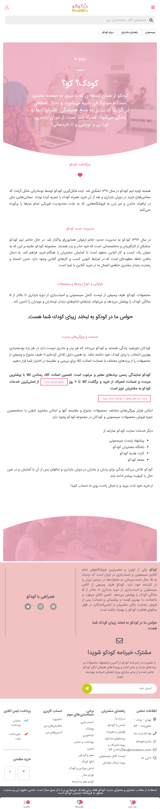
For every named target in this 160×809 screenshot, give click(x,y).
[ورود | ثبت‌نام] (7, 8)
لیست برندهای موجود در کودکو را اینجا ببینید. (124, 398)
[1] (87, 689)
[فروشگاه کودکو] (80, 8)
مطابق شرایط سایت (54, 382)
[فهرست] (153, 8)
